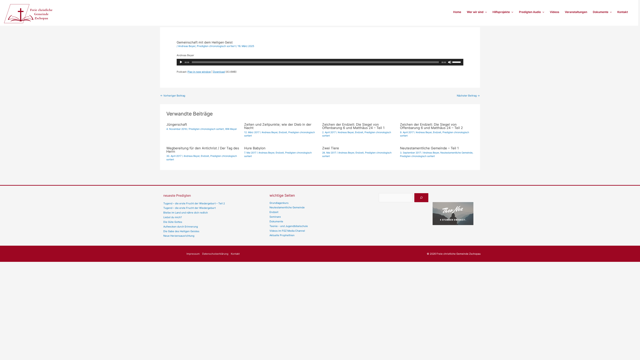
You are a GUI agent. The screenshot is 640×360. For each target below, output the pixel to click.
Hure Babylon (255, 148)
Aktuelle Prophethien (282, 235)
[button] (485, 12)
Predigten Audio (530, 12)
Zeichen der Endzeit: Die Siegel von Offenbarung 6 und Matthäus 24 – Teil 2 (431, 126)
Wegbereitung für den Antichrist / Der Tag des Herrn (202, 150)
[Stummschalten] (449, 62)
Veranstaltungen (576, 12)
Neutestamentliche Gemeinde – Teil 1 (429, 148)
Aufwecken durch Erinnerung (180, 226)
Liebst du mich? (172, 217)
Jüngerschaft (176, 124)
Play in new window (199, 71)
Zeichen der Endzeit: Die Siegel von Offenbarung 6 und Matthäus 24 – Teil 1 (353, 126)
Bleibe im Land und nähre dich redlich (185, 212)
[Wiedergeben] (181, 62)
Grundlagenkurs (279, 202)
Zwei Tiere (330, 148)
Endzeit (283, 132)
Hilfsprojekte (501, 12)
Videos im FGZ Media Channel (287, 230)
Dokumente (600, 12)
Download (219, 71)
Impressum (193, 253)
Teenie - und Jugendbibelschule (289, 226)
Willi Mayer (231, 129)
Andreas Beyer (187, 46)
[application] (320, 62)
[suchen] (421, 197)
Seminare (275, 216)
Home (457, 12)
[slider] (457, 62)
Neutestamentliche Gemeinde (456, 152)
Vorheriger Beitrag (172, 95)
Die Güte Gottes (172, 222)
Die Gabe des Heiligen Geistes (181, 231)
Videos (554, 12)
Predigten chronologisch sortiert (216, 46)
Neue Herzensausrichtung (178, 235)
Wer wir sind (475, 12)
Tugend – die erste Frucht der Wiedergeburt (189, 208)
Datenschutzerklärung (215, 253)
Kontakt (622, 12)
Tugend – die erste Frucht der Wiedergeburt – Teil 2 (194, 203)
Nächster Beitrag (468, 95)
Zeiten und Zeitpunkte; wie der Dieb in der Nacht (277, 126)
